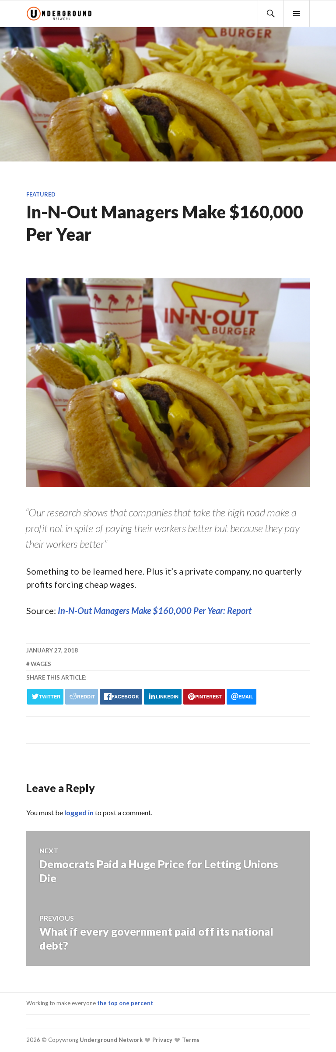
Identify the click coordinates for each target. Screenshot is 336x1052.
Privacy (161, 1039)
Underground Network (110, 1039)
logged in (79, 812)
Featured (41, 194)
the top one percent (125, 1002)
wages (41, 663)
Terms (190, 1039)
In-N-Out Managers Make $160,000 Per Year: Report (155, 610)
